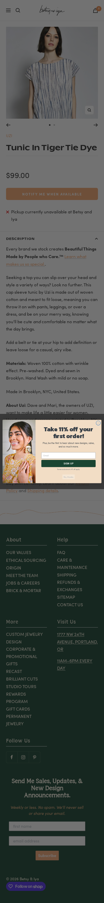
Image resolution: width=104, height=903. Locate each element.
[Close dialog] (98, 423)
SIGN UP (68, 463)
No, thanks (68, 476)
